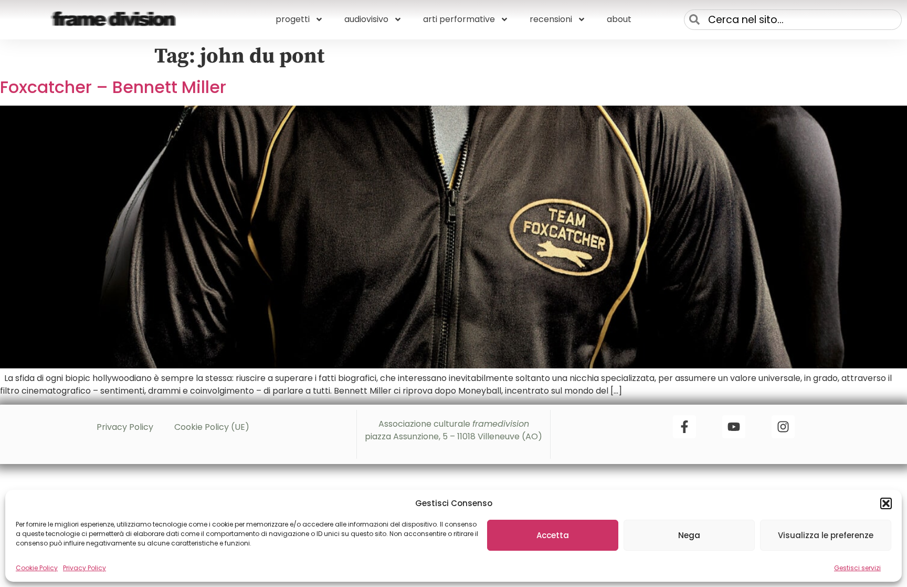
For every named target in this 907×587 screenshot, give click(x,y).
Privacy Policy (84, 567)
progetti (293, 19)
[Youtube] (733, 426)
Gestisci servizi (857, 567)
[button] (886, 503)
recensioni (551, 19)
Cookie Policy (37, 567)
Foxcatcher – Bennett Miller (113, 87)
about (619, 19)
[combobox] (793, 19)
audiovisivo (366, 19)
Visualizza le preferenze (825, 535)
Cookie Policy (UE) (211, 427)
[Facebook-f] (684, 426)
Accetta (552, 535)
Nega (689, 535)
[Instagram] (783, 426)
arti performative (459, 19)
